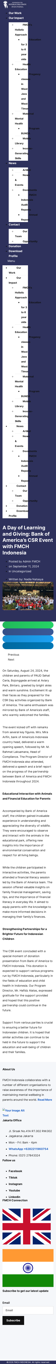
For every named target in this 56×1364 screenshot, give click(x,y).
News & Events (22, 179)
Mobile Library (23, 141)
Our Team (21, 234)
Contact (14, 224)
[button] (15, 261)
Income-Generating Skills (24, 153)
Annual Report (29, 217)
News (12, 163)
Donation (15, 246)
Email (6, 1302)
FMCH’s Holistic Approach (23, 29)
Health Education (23, 67)
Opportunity (30, 241)
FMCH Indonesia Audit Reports (28, 202)
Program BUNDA (30, 131)
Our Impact (16, 18)
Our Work (15, 13)
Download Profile (19, 513)
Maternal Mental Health (24, 118)
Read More (45, 1099)
